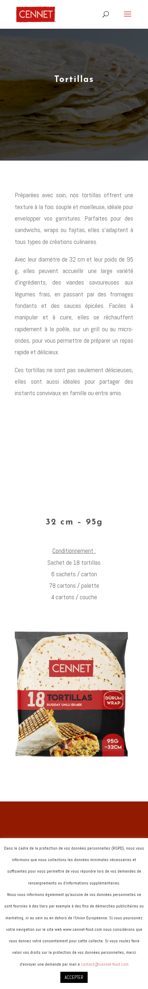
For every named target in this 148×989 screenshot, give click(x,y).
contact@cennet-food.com (105, 964)
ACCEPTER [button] (74, 977)
